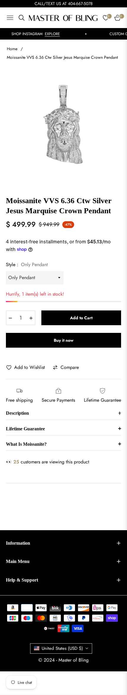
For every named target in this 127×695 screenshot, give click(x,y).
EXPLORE (48, 34)
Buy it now (64, 340)
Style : (27, 264)
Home (12, 49)
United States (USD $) (62, 648)
